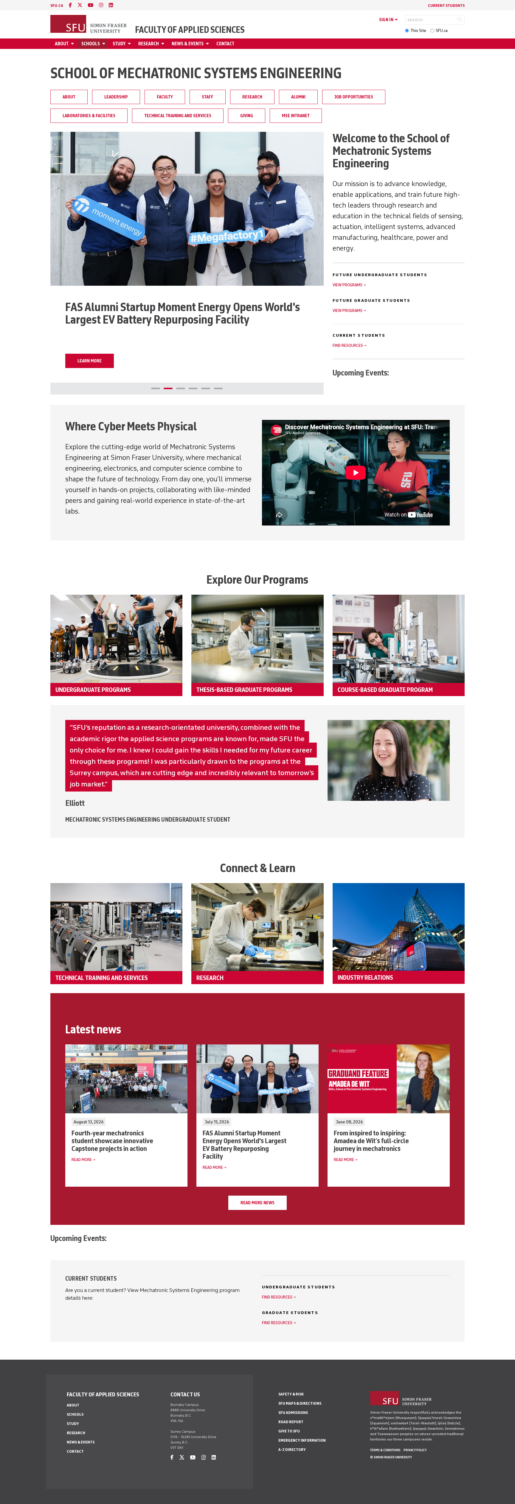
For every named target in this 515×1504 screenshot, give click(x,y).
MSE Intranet (296, 115)
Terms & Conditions (385, 1450)
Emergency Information (302, 1440)
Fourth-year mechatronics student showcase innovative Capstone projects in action (112, 1141)
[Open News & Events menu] (208, 43)
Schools (90, 44)
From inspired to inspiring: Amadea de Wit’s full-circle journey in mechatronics (371, 1141)
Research (148, 44)
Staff (207, 97)
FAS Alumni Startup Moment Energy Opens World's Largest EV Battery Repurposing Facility (244, 1144)
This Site (418, 30)
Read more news (257, 1202)
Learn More (89, 361)
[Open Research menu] (163, 43)
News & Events (188, 44)
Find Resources (348, 345)
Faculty (165, 97)
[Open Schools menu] (104, 43)
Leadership (116, 97)
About (62, 44)
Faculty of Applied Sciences (190, 30)
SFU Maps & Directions (299, 1403)
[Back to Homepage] (89, 24)
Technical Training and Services (177, 115)
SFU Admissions (293, 1412)
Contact (225, 44)
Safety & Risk (291, 1394)
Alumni (298, 97)
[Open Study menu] (130, 43)
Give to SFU (289, 1431)
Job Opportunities (353, 97)
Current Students (446, 5)
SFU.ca (442, 30)
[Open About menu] (73, 43)
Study (119, 44)
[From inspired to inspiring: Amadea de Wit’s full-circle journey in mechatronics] (187, 209)
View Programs (347, 285)
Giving (246, 115)
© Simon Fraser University (391, 1457)
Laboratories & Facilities (89, 115)
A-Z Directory (292, 1449)
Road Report (290, 1421)
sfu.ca (56, 5)
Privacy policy (415, 1450)
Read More (82, 1159)
